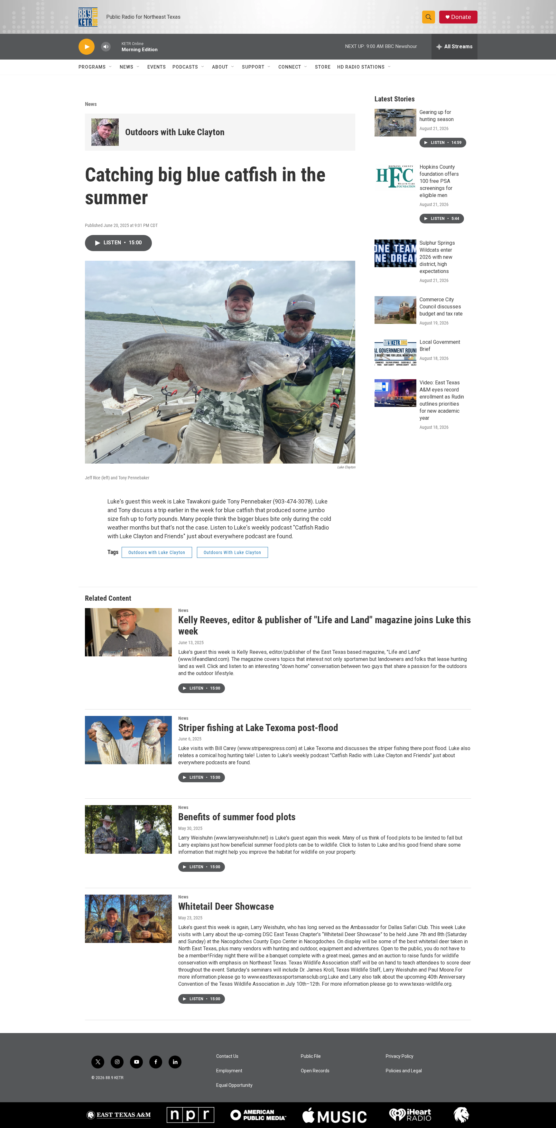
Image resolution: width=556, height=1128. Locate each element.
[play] (86, 47)
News (127, 67)
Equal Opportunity (234, 1085)
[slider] (116, 46)
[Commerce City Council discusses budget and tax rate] (395, 310)
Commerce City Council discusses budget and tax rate (441, 306)
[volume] (105, 47)
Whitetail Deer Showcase (226, 906)
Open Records (315, 1070)
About (220, 67)
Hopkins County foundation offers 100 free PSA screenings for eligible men (439, 181)
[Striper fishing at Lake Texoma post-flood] (128, 740)
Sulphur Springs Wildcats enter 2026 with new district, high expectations (437, 257)
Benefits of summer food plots (237, 816)
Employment (229, 1070)
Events (156, 67)
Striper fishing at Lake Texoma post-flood (258, 727)
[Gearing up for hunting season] (395, 122)
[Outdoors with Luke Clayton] (105, 132)
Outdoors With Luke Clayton (232, 552)
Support (253, 67)
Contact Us (227, 1056)
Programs (92, 67)
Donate (461, 17)
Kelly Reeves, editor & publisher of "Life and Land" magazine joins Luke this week (324, 625)
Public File (311, 1056)
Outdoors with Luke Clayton (175, 132)
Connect (289, 67)
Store (323, 67)
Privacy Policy (399, 1056)
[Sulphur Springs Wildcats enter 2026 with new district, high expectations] (395, 253)
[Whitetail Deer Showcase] (128, 919)
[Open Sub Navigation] (110, 67)
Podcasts (185, 67)
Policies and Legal (404, 1070)
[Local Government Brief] (395, 352)
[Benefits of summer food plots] (128, 829)
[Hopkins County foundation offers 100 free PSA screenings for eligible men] (395, 177)
